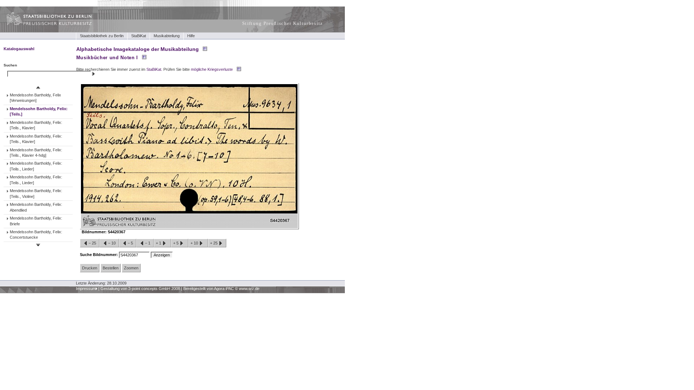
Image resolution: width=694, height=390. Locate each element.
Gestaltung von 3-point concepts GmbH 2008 (140, 288)
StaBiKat (138, 36)
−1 (147, 243)
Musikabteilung (167, 36)
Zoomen (131, 268)
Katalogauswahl (19, 49)
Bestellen (111, 268)
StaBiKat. (154, 69)
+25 (214, 243)
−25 (92, 243)
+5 (176, 243)
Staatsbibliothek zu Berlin (102, 36)
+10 (194, 243)
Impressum (86, 288)
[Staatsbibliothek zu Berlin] (43, 24)
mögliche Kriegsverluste (212, 69)
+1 (159, 243)
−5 (130, 243)
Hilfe (191, 36)
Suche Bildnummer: (99, 254)
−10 (112, 243)
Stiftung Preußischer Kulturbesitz (282, 23)
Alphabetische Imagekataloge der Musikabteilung (137, 49)
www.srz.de (249, 288)
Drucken (89, 268)
